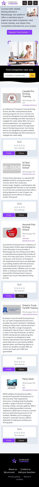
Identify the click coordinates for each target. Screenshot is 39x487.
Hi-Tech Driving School (26, 165)
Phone (21, 153)
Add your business (26, 472)
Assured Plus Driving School (28, 227)
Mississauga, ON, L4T (30, 312)
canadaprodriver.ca (29, 105)
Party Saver (28, 378)
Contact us (25, 469)
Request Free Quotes (18, 32)
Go (32, 75)
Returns (27, 476)
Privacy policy (14, 476)
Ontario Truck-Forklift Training (30, 306)
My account (9, 472)
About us (13, 469)
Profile (8, 153)
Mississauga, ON (28, 172)
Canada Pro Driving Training (28, 94)
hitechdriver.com (28, 174)
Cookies (19, 479)
